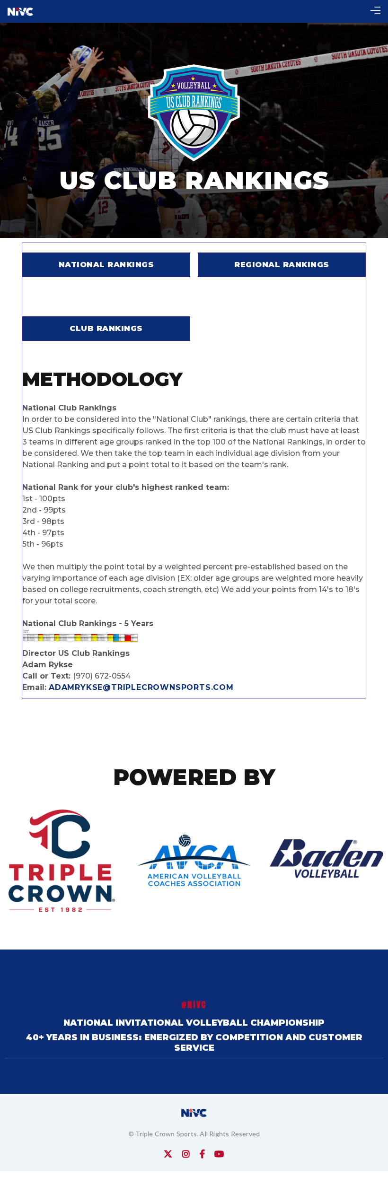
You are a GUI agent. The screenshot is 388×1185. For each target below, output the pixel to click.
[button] (375, 12)
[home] (20, 11)
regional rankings (281, 264)
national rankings (106, 264)
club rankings (106, 328)
